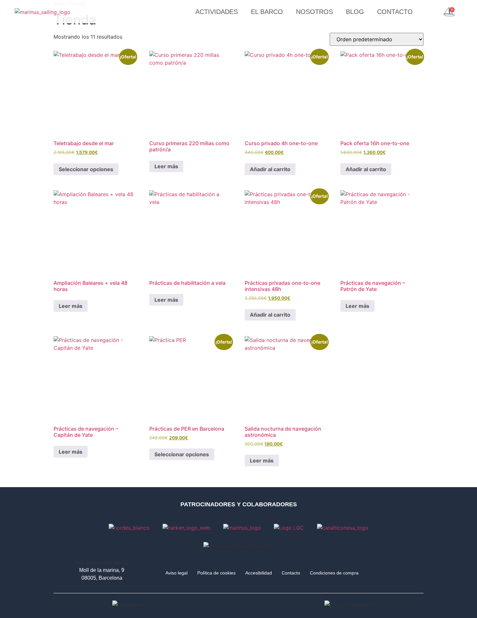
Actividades (216, 11)
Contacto (395, 11)
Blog (355, 11)
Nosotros (314, 11)
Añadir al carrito (270, 169)
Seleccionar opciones (86, 169)
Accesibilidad (258, 572)
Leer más (166, 166)
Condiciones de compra (334, 572)
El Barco (267, 11)
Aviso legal (176, 572)
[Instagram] (411, 572)
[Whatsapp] (387, 572)
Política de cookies (216, 572)
